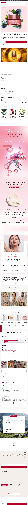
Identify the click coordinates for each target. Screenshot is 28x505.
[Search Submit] (26, 4)
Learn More (9, 74)
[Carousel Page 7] (15, 33)
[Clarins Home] (3, 2)
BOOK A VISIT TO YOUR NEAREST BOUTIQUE (14, 270)
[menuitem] (22, 2)
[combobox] (14, 494)
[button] (14, 70)
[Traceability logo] (2, 100)
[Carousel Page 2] (12, 33)
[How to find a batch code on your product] (22, 102)
